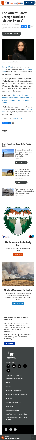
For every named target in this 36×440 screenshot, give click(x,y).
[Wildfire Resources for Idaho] (18, 274)
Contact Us (9, 398)
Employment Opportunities (13, 402)
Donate (30, 3)
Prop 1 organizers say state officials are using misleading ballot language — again (24, 191)
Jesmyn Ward (7, 67)
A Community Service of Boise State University (16, 418)
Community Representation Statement (17, 394)
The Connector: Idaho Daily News (18, 244)
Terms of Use (9, 406)
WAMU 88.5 (17, 119)
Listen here (18, 254)
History (8, 382)
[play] (3, 438)
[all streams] (33, 437)
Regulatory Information (12, 410)
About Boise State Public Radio (15, 378)
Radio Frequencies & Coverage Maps (16, 414)
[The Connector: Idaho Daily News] (18, 222)
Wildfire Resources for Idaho (18, 290)
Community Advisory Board (14, 390)
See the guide (18, 303)
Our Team (8, 386)
